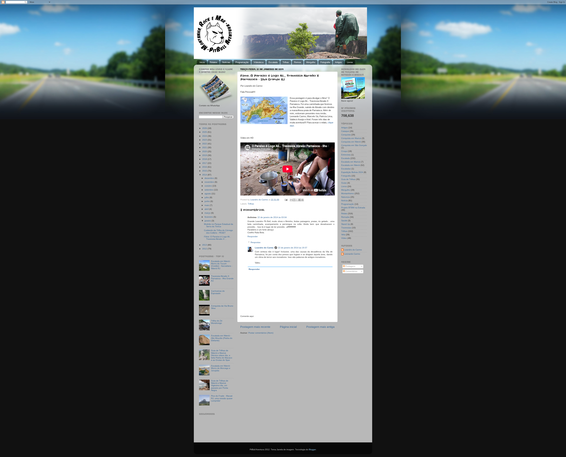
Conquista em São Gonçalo (354, 145)
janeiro (208, 221)
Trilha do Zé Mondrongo (216, 322)
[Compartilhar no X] (296, 199)
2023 (205, 140)
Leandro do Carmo (264, 248)
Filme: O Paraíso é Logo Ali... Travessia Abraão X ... (217, 238)
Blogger (312, 449)
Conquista (346, 135)
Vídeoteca (258, 62)
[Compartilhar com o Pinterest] (302, 199)
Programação (242, 62)
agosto (208, 194)
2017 (205, 163)
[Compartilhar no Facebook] (299, 199)
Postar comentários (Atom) (260, 333)
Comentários (351, 271)
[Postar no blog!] (294, 199)
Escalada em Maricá (350, 162)
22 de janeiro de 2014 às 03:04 (272, 217)
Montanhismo (347, 193)
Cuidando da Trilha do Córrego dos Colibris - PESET (218, 231)
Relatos (213, 62)
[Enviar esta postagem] (286, 200)
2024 (205, 136)
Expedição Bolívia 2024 (352, 172)
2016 (205, 167)
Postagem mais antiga (320, 326)
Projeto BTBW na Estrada (353, 208)
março (208, 213)
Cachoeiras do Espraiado (218, 292)
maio (207, 205)
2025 (205, 132)
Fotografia (325, 62)
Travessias (346, 228)
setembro (209, 190)
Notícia (344, 200)
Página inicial (288, 326)
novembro (210, 182)
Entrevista (346, 155)
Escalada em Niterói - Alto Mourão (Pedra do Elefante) (221, 338)
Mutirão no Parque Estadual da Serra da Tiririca (218, 225)
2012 (205, 249)
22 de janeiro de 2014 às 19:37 (292, 248)
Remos (297, 62)
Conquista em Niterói (351, 142)
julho (207, 197)
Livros (350, 62)
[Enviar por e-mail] (291, 199)
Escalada (273, 62)
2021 (205, 147)
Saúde (344, 221)
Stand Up (345, 224)
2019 (205, 155)
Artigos (338, 62)
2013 (205, 245)
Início (202, 62)
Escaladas (346, 169)
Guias (344, 183)
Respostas (255, 242)
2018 (205, 159)
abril (207, 209)
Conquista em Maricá (351, 138)
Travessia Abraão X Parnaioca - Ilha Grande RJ (222, 278)
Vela (343, 235)
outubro (208, 186)
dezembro (210, 178)
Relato (344, 213)
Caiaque (345, 131)
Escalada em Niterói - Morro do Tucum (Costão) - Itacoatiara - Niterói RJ (221, 265)
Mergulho (310, 62)
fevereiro (209, 217)
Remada (345, 217)
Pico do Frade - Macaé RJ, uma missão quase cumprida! (221, 398)
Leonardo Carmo (352, 254)
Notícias (226, 62)
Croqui (344, 151)
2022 (205, 144)
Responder (252, 236)
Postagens (350, 266)
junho (207, 201)
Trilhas (286, 62)
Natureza (345, 197)
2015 (205, 171)
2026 (205, 128)
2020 (205, 151)
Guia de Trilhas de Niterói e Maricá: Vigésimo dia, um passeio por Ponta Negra (219, 385)
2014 (205, 175)
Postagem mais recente (255, 326)
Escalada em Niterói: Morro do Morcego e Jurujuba (220, 368)
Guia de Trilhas (348, 179)
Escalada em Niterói (350, 165)
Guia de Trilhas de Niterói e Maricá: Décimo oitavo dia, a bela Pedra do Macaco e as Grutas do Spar (221, 355)
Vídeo (344, 238)
